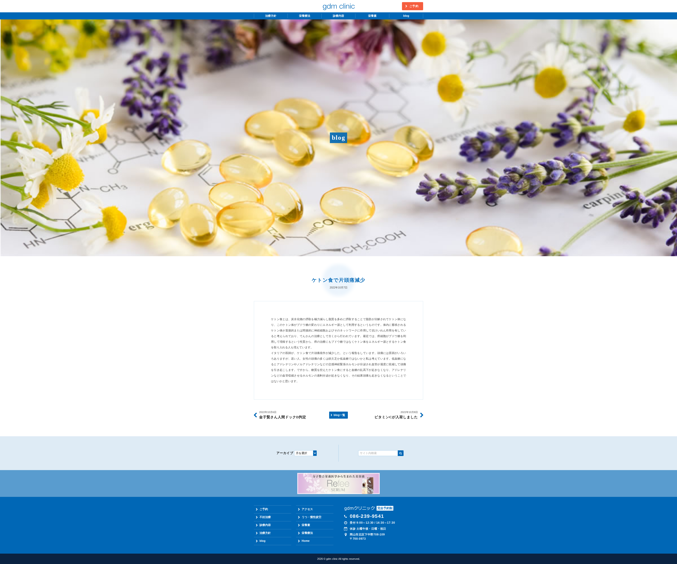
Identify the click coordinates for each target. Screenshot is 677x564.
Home (306, 540)
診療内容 (338, 15)
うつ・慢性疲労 (311, 517)
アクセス (307, 509)
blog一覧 (339, 415)
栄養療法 (304, 15)
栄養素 (372, 15)
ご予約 (414, 6)
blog (406, 15)
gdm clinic (338, 6)
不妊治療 (265, 517)
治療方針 (270, 15)
